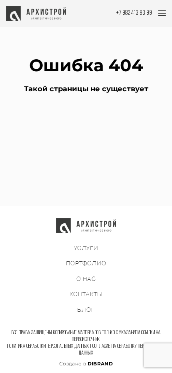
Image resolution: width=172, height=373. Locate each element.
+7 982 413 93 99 (134, 13)
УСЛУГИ (86, 248)
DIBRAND (100, 364)
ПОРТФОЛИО (86, 263)
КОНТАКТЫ (86, 294)
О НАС (86, 279)
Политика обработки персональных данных (48, 346)
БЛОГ (85, 310)
